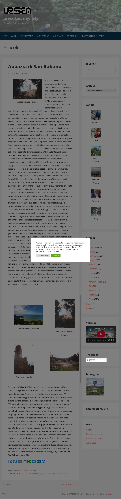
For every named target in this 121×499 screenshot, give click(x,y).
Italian (92, 360)
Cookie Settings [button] (43, 255)
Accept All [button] (56, 255)
